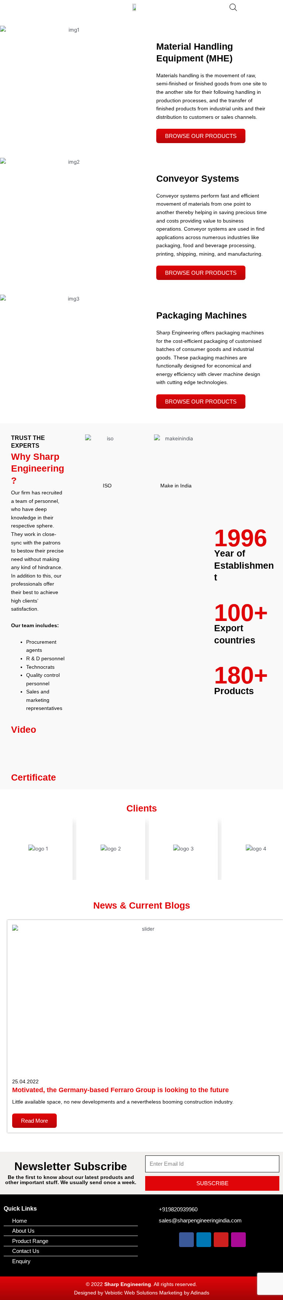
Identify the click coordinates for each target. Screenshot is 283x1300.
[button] (50, 10)
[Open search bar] (233, 7)
